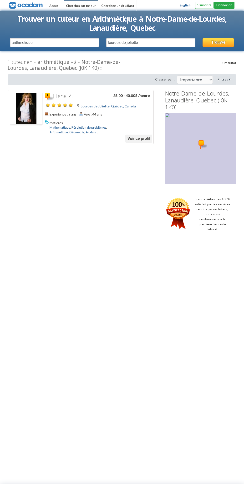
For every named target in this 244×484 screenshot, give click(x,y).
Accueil (55, 6)
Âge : (88, 114)
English (185, 5)
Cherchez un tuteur (81, 6)
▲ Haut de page (227, 476)
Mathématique (60, 127)
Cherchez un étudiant (117, 6)
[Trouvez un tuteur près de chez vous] (25, 5)
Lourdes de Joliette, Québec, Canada (108, 106)
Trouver (218, 42)
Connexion (224, 5)
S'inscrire (204, 5)
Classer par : (165, 79)
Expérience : (59, 114)
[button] (203, 144)
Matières (56, 123)
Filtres (224, 79)
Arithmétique (59, 132)
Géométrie (76, 132)
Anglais (91, 132)
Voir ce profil (138, 138)
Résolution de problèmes (88, 127)
